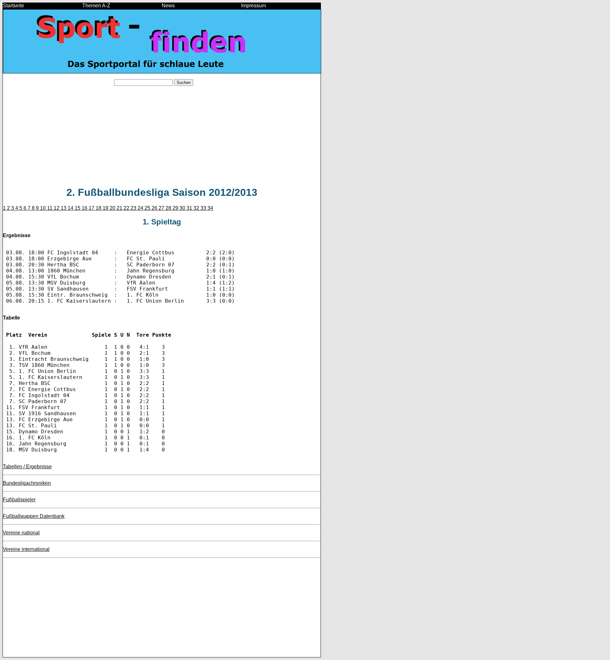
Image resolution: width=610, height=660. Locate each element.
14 (71, 208)
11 (50, 208)
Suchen (184, 82)
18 (99, 208)
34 (210, 208)
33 (203, 208)
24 (141, 208)
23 (134, 208)
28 (169, 208)
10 (43, 208)
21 (120, 208)
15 (78, 208)
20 (113, 208)
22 (127, 208)
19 (106, 208)
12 (57, 208)
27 (162, 208)
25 (148, 208)
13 (64, 208)
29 (176, 208)
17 (92, 208)
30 (183, 208)
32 (196, 208)
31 (189, 208)
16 (85, 208)
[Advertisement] (162, 135)
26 (155, 208)
